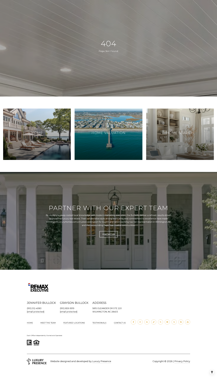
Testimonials (99, 323)
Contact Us (120, 323)
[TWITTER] (160, 321)
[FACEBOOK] (133, 321)
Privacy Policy (182, 361)
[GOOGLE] (180, 321)
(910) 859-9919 (67, 308)
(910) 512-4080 (34, 308)
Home (30, 323)
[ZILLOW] (187, 321)
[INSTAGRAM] (140, 321)
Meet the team (48, 323)
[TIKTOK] (153, 321)
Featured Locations (74, 323)
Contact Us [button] (108, 234)
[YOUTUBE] (167, 321)
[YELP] (174, 321)
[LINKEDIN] (146, 321)
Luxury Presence (101, 361)
